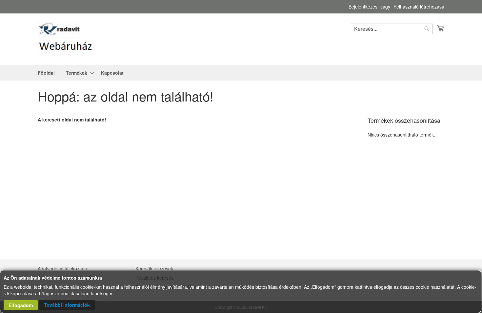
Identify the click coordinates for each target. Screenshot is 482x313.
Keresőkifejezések (154, 268)
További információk (67, 305)
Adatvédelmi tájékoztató (62, 268)
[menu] (241, 73)
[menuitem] (46, 73)
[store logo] (65, 39)
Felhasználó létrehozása (418, 7)
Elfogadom (21, 305)
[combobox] (392, 29)
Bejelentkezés (363, 7)
